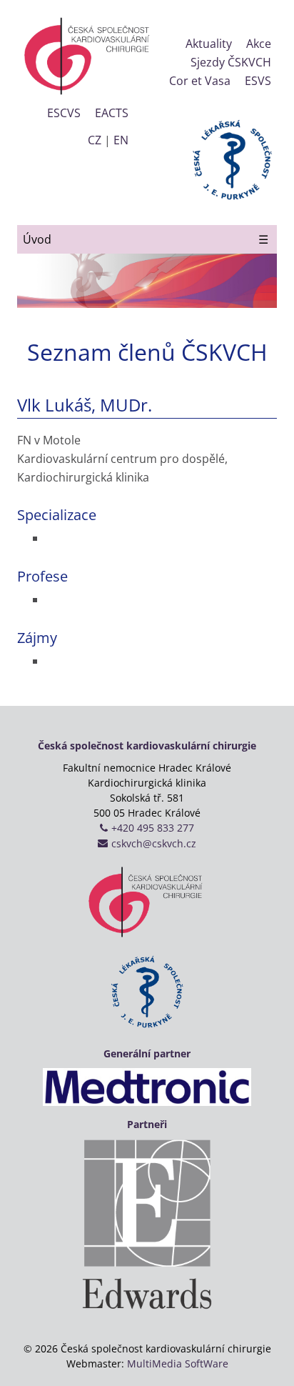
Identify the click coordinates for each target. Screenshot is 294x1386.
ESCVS (64, 113)
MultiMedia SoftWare (177, 1363)
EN (120, 140)
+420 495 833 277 (152, 827)
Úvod (37, 239)
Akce (258, 43)
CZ (94, 140)
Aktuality (209, 43)
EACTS (111, 113)
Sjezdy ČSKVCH (231, 62)
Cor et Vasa (199, 81)
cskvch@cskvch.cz (153, 843)
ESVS (258, 81)
